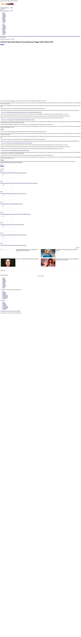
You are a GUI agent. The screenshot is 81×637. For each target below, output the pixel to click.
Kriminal (4, 16)
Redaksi (4, 292)
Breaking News (3, 162)
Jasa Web (4, 298)
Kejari (4, 37)
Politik (4, 18)
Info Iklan (4, 294)
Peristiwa (4, 15)
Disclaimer (4, 293)
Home (4, 12)
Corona (4, 21)
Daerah (4, 13)
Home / (1, 37)
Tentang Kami (5, 297)
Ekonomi (4, 20)
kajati (13, 162)
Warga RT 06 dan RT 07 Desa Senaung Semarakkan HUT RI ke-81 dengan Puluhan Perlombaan (17, 36)
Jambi (10, 162)
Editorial (4, 19)
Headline (7, 162)
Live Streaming (5, 296)
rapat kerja (15, 162)
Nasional (4, 14)
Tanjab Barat (20, 162)
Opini (4, 22)
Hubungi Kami (5, 295)
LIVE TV (2, 8)
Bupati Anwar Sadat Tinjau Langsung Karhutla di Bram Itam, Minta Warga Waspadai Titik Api (50, 36)
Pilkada (4, 17)
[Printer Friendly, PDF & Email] (2, 129)
